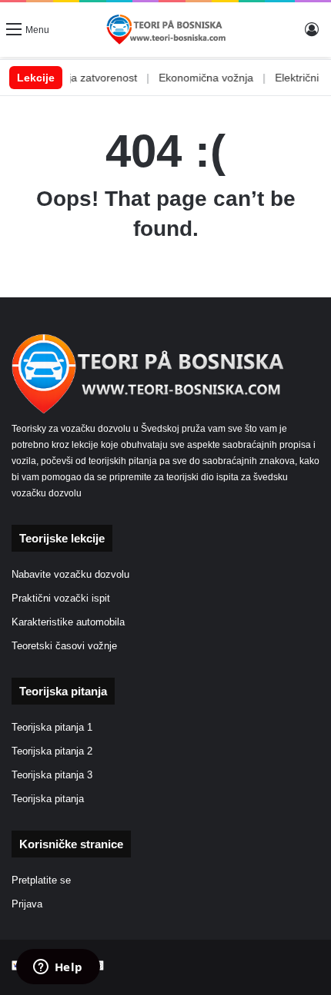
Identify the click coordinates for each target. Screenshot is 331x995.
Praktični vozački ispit (61, 598)
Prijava (27, 904)
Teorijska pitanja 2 (52, 751)
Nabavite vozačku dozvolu (70, 574)
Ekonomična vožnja (196, 77)
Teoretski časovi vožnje (64, 646)
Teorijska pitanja (48, 799)
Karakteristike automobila (68, 622)
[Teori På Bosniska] (165, 29)
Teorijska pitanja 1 (52, 727)
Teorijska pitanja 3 (52, 775)
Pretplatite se (41, 880)
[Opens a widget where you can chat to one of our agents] (57, 968)
